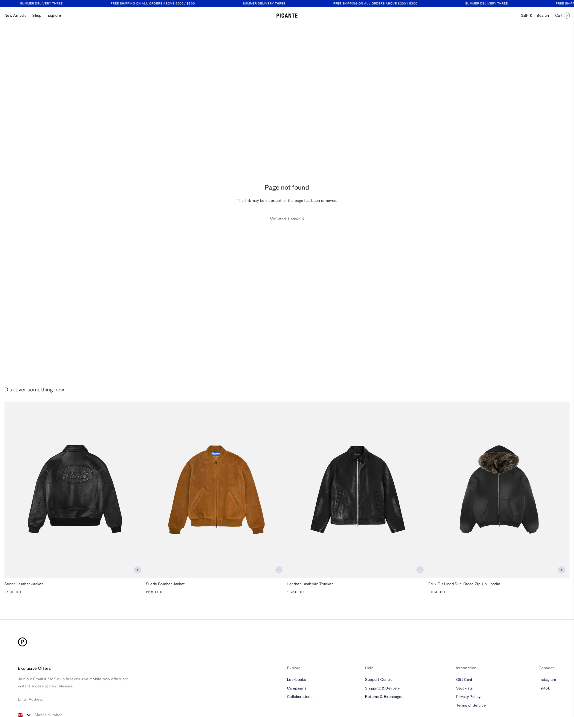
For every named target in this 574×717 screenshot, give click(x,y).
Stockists (464, 688)
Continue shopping (287, 218)
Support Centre (379, 679)
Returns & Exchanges (384, 696)
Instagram (547, 679)
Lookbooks (296, 679)
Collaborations (299, 696)
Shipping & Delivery (382, 688)
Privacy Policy (468, 696)
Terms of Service (471, 705)
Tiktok (544, 688)
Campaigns (296, 688)
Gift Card (464, 679)
